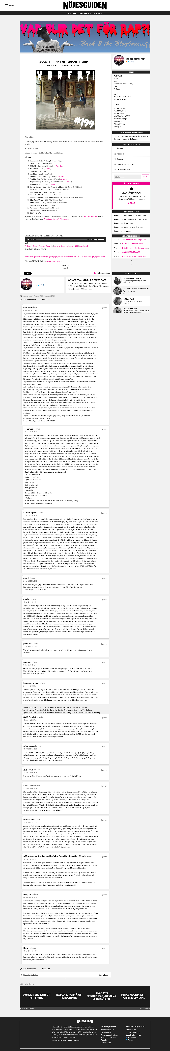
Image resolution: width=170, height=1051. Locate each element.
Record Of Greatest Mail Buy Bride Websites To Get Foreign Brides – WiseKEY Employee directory (64, 712)
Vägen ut (120, 154)
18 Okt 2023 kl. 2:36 (30, 749)
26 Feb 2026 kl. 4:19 (30, 897)
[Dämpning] (95, 239)
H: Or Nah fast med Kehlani (132, 243)
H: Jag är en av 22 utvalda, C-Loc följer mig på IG (141, 256)
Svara (105, 308)
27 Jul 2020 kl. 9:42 (30, 646)
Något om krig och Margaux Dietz (134, 280)
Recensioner (85, 13)
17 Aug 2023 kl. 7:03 (30, 720)
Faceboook (132, 1037)
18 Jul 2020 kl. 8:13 (31, 432)
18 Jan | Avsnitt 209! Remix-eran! (80, 289)
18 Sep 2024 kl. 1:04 (30, 859)
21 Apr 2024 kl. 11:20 (30, 788)
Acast (71, 246)
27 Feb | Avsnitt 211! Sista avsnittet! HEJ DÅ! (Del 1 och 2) (88, 283)
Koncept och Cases (108, 1037)
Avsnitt (65, 268)
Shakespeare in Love (125, 164)
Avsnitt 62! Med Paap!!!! (130, 252)
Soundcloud (83, 246)
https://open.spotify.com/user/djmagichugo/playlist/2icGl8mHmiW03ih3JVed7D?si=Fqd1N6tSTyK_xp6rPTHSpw (65, 256)
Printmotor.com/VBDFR (122, 97)
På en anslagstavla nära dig (132, 301)
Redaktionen (106, 1040)
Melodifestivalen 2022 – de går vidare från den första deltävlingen (136, 311)
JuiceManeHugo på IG (121, 118)
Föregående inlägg (30, 975)
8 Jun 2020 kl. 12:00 (30, 310)
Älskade (120, 148)
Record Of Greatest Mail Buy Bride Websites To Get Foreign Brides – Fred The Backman (60, 710)
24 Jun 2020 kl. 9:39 (30, 581)
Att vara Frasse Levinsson (135, 288)
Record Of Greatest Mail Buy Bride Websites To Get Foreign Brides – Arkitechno (58, 707)
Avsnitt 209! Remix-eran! (123, 223)
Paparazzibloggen (132, 278)
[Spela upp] (28, 239)
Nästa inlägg (103, 975)
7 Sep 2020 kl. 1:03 (29, 665)
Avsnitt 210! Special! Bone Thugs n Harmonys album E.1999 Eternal (132, 219)
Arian (116, 239)
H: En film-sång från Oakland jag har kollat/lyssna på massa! (145, 248)
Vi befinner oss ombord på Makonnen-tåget (138, 239)
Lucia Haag (128, 299)
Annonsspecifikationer (109, 1035)
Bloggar (97, 13)
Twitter (130, 1040)
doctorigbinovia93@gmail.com (52, 566)
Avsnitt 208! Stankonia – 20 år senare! (129, 227)
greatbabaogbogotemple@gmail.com (45, 631)
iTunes (116, 78)
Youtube (59, 166)
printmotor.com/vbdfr (54, 261)
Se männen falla (123, 169)
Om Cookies (106, 1042)
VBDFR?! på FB (119, 108)
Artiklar (72, 13)
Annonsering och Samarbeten (107, 1030)
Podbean (28, 246)
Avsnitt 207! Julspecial (122, 231)
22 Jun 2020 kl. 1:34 (30, 515)
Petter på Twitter (119, 124)
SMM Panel (37, 726)
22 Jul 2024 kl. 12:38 (30, 822)
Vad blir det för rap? (56, 66)
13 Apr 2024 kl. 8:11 (30, 772)
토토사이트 (74, 776)
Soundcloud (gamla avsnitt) (123, 83)
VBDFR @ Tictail (120, 99)
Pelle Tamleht (130, 308)
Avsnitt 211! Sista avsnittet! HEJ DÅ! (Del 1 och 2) (132, 215)
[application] (65, 239)
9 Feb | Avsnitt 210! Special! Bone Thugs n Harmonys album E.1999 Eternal (88, 286)
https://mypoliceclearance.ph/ (33, 957)
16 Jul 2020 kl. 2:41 (30, 602)
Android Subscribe (61, 246)
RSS (76, 246)
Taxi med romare (129, 291)
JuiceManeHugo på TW (122, 116)
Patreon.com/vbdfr (90, 216)
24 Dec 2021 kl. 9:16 (30, 686)
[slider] (101, 239)
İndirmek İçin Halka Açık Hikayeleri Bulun (49, 915)
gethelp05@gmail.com (31, 810)
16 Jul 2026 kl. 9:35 (30, 951)
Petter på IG (118, 126)
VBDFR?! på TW (120, 111)
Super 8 (120, 159)
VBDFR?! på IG (119, 113)
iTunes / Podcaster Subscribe (43, 246)
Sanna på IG (118, 121)
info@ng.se (136, 1035)
